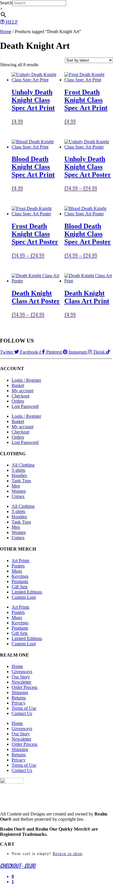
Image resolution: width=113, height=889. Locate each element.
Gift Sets (20, 586)
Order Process (24, 687)
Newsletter (21, 682)
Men (16, 485)
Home (5, 31)
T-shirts (18, 470)
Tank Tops (21, 480)
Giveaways (22, 671)
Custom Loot (24, 597)
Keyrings (20, 576)
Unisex (18, 496)
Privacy (18, 702)
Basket (18, 385)
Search (6, 2)
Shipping (20, 692)
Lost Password (25, 406)
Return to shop (68, 854)
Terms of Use (24, 708)
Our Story (21, 676)
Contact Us (22, 713)
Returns (19, 697)
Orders (18, 401)
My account (22, 390)
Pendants (20, 581)
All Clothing (23, 465)
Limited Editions (27, 591)
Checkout (20, 395)
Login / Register (26, 380)
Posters (18, 565)
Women (19, 491)
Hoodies (19, 475)
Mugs (17, 571)
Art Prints (20, 560)
